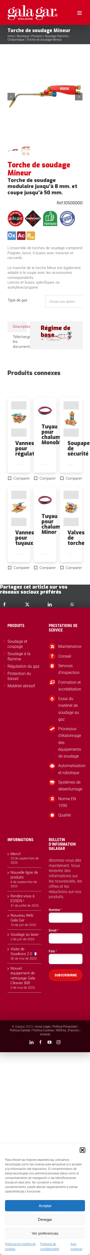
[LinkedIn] (49, 604)
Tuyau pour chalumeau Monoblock (56, 434)
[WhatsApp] (72, 604)
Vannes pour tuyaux (24, 538)
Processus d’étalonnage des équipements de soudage (69, 742)
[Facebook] (4, 604)
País (53, 951)
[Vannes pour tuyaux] (18, 508)
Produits (36, 36)
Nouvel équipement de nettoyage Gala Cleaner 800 (22, 975)
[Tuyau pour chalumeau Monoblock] (45, 410)
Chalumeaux (16, 39)
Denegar (45, 1219)
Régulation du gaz (24, 666)
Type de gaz (17, 300)
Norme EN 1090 (67, 802)
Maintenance (69, 646)
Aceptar (45, 1206)
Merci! (15, 854)
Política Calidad (20, 1030)
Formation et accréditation (69, 686)
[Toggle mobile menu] (79, 13)
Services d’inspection (69, 669)
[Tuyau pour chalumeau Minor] (45, 500)
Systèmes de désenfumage (70, 785)
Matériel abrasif (21, 685)
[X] (27, 604)
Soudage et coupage (17, 644)
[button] (82, 1150)
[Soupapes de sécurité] (71, 419)
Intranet (45, 1034)
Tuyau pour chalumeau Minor (56, 524)
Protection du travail (19, 676)
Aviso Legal (42, 1026)
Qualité (64, 815)
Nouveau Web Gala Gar (21, 918)
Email (54, 930)
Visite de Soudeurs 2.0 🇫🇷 (24, 951)
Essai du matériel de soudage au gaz (68, 709)
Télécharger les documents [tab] (20, 342)
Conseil (64, 656)
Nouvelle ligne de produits (24, 875)
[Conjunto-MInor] (45, 96)
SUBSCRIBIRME (65, 975)
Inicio (11, 36)
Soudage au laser (24, 934)
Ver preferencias (45, 1233)
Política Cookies (43, 1030)
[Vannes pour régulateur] (18, 419)
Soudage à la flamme (19, 656)
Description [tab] (20, 326)
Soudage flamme (56, 36)
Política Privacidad (64, 1026)
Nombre (55, 910)
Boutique (23, 36)
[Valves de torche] (71, 508)
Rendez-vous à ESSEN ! (22, 898)
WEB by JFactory (67, 1030)
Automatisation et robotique (70, 769)
